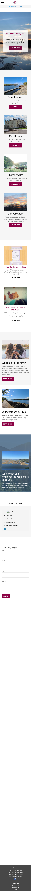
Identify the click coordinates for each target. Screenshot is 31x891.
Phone (4, 571)
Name (3, 550)
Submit (5, 596)
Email (3, 561)
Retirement (15, 886)
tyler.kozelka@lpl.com (12, 525)
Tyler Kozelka (8, 515)
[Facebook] (5, 529)
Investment (15, 887)
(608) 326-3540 (10, 522)
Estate (15, 889)
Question (4, 581)
